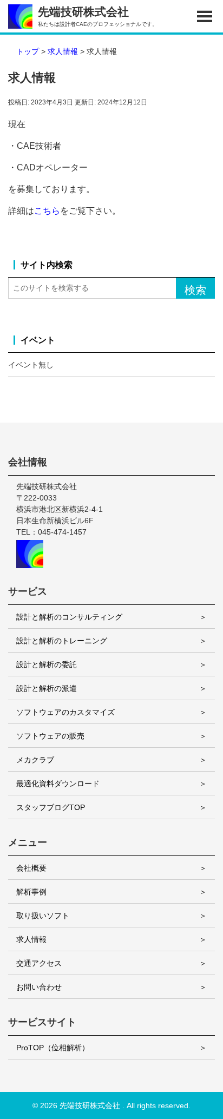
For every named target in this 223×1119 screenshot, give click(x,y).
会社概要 (31, 868)
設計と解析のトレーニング (61, 640)
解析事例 (31, 891)
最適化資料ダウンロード (58, 783)
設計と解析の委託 (46, 664)
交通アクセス (39, 963)
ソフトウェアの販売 (50, 736)
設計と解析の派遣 (46, 688)
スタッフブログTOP (50, 807)
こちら (47, 210)
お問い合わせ (39, 987)
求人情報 (31, 939)
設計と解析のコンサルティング (69, 617)
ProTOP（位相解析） (52, 1047)
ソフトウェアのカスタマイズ (65, 712)
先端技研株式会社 (90, 1105)
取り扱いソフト (42, 915)
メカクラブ (35, 759)
